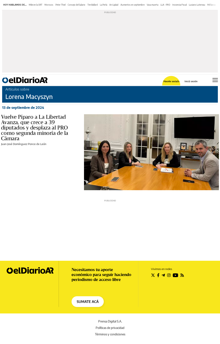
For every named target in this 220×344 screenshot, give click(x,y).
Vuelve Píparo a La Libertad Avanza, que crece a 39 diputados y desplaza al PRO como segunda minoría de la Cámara (34, 127)
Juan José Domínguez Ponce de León (23, 144)
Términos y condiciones (110, 334)
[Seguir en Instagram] (169, 275)
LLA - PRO (165, 4)
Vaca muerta (152, 4)
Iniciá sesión (191, 81)
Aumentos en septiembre (133, 4)
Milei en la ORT (35, 4)
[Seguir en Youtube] (175, 275)
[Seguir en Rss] (182, 275)
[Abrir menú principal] (215, 80)
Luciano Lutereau (197, 4)
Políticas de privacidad (110, 328)
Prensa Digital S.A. (110, 321)
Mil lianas (211, 4)
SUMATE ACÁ (88, 301)
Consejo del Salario (76, 4)
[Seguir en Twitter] (153, 275)
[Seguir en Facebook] (158, 275)
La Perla (103, 4)
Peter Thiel (60, 4)
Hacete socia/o (171, 81)
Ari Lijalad (113, 4)
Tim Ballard (92, 4)
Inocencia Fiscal (179, 4)
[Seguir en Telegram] (163, 275)
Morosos (48, 4)
